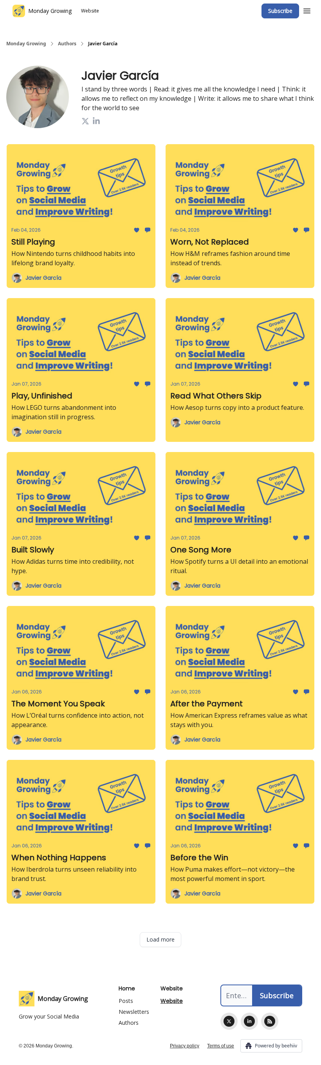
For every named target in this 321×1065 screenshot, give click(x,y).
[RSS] (269, 1021)
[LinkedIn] (249, 1021)
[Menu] (307, 10)
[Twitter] (229, 1021)
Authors (67, 44)
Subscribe (280, 10)
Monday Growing (26, 44)
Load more (160, 939)
